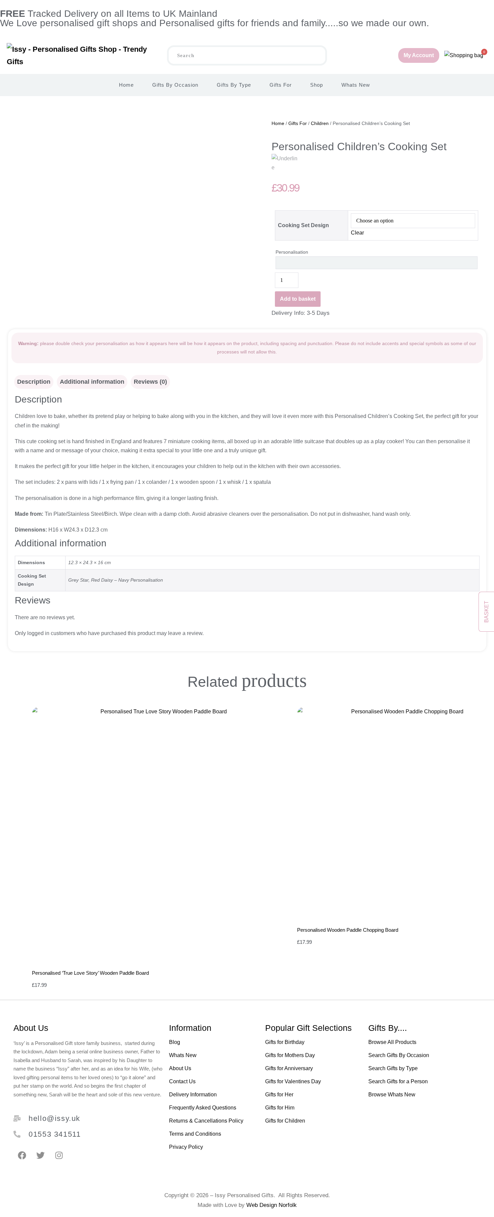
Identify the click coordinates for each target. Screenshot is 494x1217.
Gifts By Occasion (175, 85)
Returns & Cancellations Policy (206, 1121)
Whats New (355, 85)
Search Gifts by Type (393, 1068)
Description (33, 381)
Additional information (92, 381)
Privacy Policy (186, 1147)
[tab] (33, 382)
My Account (419, 55)
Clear (357, 233)
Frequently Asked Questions (202, 1107)
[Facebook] (21, 1155)
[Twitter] (40, 1155)
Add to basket (298, 299)
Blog (174, 1042)
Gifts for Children (285, 1121)
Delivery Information (193, 1094)
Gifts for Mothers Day (290, 1055)
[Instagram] (58, 1155)
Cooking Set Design (303, 225)
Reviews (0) (150, 381)
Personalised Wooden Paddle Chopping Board (347, 930)
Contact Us (182, 1081)
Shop (316, 85)
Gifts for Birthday (284, 1042)
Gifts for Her (279, 1094)
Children (320, 123)
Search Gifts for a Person (398, 1081)
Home (126, 85)
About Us (180, 1068)
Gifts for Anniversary (289, 1068)
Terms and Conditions (195, 1134)
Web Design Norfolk (271, 1205)
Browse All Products (392, 1042)
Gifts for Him (279, 1107)
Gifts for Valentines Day (293, 1081)
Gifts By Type (234, 85)
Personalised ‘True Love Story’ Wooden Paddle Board (90, 973)
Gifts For (281, 85)
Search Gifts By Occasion (398, 1055)
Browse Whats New (391, 1094)
